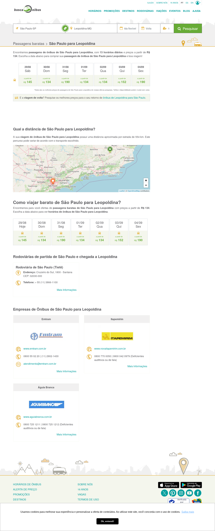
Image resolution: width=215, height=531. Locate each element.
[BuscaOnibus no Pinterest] (173, 493)
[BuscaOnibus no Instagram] (181, 493)
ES (187, 2)
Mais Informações (66, 290)
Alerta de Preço (25, 489)
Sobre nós (85, 484)
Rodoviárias (145, 11)
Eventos (175, 11)
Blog (186, 11)
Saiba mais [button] (187, 512)
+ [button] (146, 180)
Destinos (128, 11)
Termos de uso (88, 499)
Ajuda (150, 2)
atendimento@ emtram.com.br (39, 363)
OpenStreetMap (134, 190)
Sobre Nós (161, 2)
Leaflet (121, 190)
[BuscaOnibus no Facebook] (198, 493)
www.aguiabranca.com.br (37, 417)
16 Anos (174, 2)
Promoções (112, 11)
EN (192, 2)
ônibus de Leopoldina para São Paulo (124, 97)
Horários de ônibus (27, 484)
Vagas (82, 494)
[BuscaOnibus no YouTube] (189, 493)
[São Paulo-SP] (53, 181)
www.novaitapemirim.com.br (110, 348)
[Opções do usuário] (198, 2)
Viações (161, 11)
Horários (94, 11)
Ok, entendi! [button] (107, 521)
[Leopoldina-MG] (110, 150)
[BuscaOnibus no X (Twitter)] (164, 493)
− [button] (146, 185)
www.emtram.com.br (34, 348)
